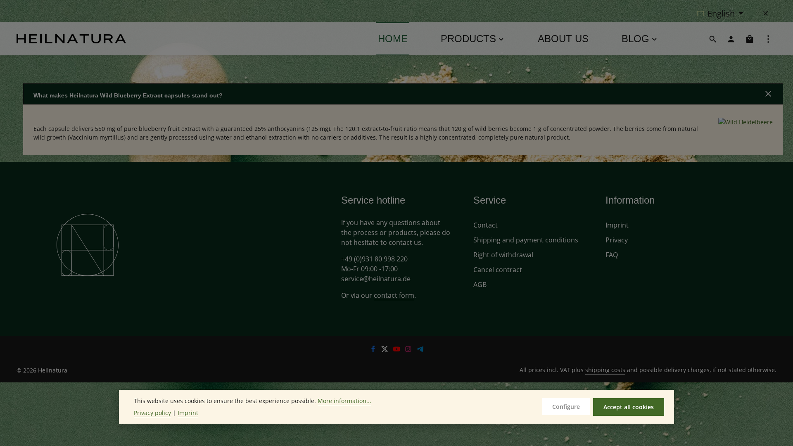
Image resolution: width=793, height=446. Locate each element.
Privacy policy (152, 413)
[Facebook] (374, 350)
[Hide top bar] (766, 13)
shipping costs (605, 370)
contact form (394, 295)
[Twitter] (385, 350)
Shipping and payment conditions (525, 239)
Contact (485, 225)
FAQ (611, 254)
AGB (480, 284)
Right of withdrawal (503, 254)
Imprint (617, 225)
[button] (403, 93)
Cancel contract (497, 269)
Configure (566, 406)
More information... (344, 401)
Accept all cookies (628, 407)
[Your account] (731, 39)
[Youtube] (397, 350)
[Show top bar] (768, 39)
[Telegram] (420, 350)
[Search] (713, 39)
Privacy (616, 239)
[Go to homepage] (71, 39)
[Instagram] (409, 350)
